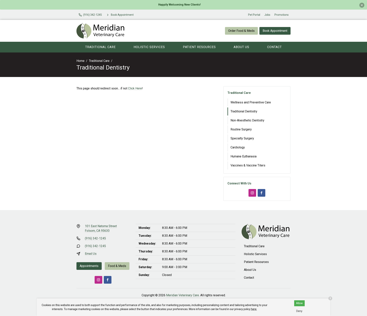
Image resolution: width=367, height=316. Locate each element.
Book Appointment (275, 31)
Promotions (281, 14)
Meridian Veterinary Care (182, 295)
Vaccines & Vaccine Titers (248, 165)
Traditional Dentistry (244, 111)
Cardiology (238, 147)
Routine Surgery (241, 129)
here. (254, 309)
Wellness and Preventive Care (251, 102)
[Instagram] (252, 193)
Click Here (135, 88)
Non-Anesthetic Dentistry (247, 120)
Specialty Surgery (242, 138)
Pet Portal (254, 14)
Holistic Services (149, 47)
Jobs (267, 14)
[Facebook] (261, 193)
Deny (299, 311)
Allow (299, 303)
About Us (241, 47)
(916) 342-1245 (95, 238)
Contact (274, 47)
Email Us (91, 253)
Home (80, 61)
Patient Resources (199, 47)
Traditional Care (100, 47)
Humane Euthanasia (244, 156)
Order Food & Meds (241, 31)
